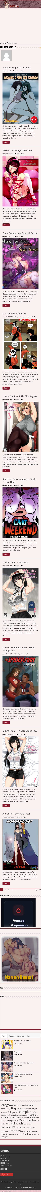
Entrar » (6, 142)
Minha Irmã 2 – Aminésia (16, 562)
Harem (36, 1118)
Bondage (8, 1109)
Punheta (35, 1131)
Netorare (5, 1127)
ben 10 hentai (21, 1105)
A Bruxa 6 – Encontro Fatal (16, 813)
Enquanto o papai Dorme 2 (17, 67)
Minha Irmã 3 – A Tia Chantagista (20, 396)
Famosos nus (4, 1164)
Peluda (23, 1131)
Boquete (16, 1108)
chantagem (33, 1109)
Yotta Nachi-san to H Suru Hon (23, 1063)
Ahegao (6, 1105)
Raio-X (4, 1134)
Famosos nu (4, 1162)
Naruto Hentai (4, 1160)
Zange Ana (17, 1052)
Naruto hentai (28, 1124)
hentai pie (3, 1158)
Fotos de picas (5, 1157)
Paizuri (24, 1127)
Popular (11, 1036)
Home (4, 43)
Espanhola (32, 1115)
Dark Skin (33, 1112)
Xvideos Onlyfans (6, 1165)
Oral (13, 1127)
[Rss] (20, 1184)
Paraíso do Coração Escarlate (17, 150)
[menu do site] (3, 6)
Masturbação (27, 1120)
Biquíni (28, 1105)
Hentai (18, 154)
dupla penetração (21, 1115)
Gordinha (24, 1118)
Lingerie (11, 1120)
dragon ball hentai (8, 1115)
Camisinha (26, 1109)
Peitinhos (5, 1131)
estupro (5, 1117)
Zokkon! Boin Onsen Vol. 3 (22, 1041)
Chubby (4, 1112)
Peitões (15, 1131)
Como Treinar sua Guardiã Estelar (20, 233)
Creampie (22, 1112)
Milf (8, 1123)
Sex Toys (20, 1134)
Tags (28, 1036)
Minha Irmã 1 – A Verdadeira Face (20, 731)
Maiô (16, 1121)
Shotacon (28, 1134)
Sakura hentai (12, 1134)
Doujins (17, 71)
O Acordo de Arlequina (14, 313)
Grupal (30, 1117)
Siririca (36, 1134)
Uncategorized (28, 317)
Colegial (11, 1112)
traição (4, 1136)
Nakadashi (17, 1123)
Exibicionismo (15, 1117)
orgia (19, 1127)
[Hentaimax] (20, 4)
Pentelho (28, 1131)
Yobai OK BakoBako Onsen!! (23, 1074)
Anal (13, 1105)
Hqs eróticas (19, 317)
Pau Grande (31, 1127)
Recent (4, 1036)
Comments (20, 1036)
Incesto (4, 1120)
